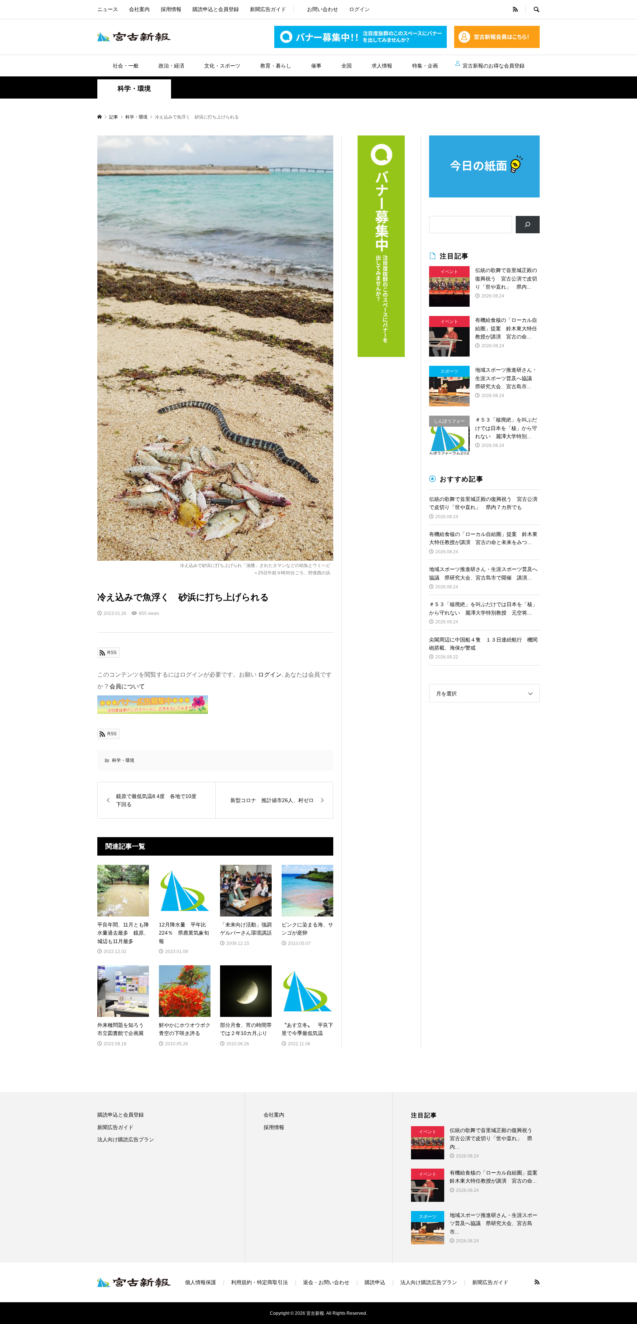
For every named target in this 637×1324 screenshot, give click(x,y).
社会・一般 (126, 66)
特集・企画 (425, 66)
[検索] (528, 224)
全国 (346, 66)
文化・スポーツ (222, 66)
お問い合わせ (322, 9)
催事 (316, 66)
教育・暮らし (275, 66)
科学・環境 (134, 88)
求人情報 (382, 66)
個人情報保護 (200, 1282)
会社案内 (139, 9)
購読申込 (375, 1282)
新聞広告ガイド (268, 9)
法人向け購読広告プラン (125, 1139)
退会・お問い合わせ (326, 1282)
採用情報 (171, 9)
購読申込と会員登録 (215, 9)
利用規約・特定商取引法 (259, 1282)
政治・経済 (171, 66)
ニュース (107, 9)
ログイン (359, 9)
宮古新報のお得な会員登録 (494, 66)
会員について (127, 686)
